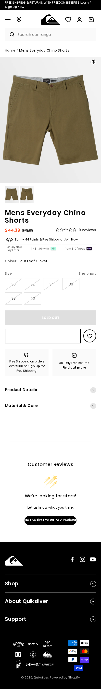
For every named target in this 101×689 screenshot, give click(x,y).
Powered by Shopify (65, 677)
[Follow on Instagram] (82, 559)
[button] (8, 19)
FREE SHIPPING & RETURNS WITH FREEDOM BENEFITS (48, 4)
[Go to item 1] (12, 195)
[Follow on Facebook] (72, 559)
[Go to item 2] (27, 195)
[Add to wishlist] (89, 335)
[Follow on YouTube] (92, 559)
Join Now (71, 239)
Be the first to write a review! (50, 520)
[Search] (10, 34)
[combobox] (55, 34)
